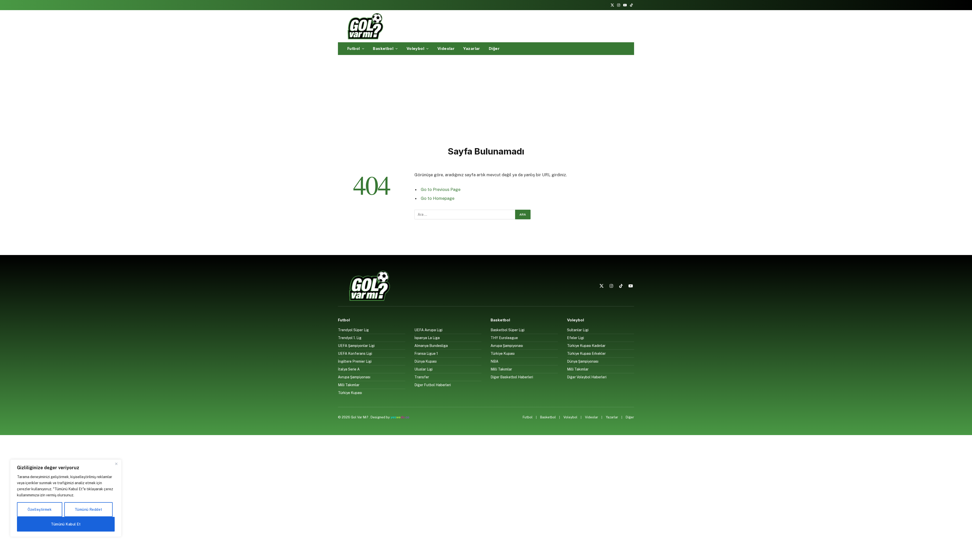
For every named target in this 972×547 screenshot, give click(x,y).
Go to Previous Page (440, 189)
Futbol (353, 48)
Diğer (494, 48)
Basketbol (383, 48)
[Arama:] (465, 214)
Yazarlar (471, 48)
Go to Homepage (437, 198)
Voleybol (415, 48)
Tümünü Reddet (88, 509)
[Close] (116, 464)
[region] (66, 498)
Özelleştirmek (40, 509)
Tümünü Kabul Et (65, 524)
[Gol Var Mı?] (365, 26)
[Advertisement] (486, 99)
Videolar (446, 48)
